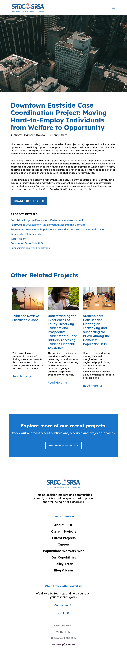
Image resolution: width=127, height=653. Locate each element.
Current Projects (63, 531)
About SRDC (63, 525)
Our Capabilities (63, 557)
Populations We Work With (63, 551)
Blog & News (64, 570)
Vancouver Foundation (36, 248)
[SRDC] (28, 7)
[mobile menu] (113, 5)
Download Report (27, 201)
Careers (64, 544)
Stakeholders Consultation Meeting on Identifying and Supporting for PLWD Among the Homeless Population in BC (96, 330)
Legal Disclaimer (62, 625)
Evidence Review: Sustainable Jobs (25, 318)
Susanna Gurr (58, 135)
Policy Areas (63, 564)
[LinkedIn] (59, 613)
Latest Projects (64, 538)
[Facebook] (63, 613)
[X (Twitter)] (68, 613)
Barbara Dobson (35, 135)
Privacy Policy (62, 631)
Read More (19, 376)
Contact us (61, 605)
